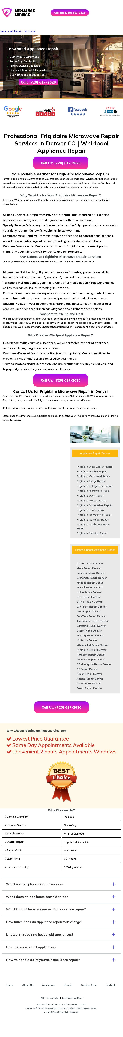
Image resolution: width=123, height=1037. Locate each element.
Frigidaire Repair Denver (91, 649)
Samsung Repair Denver (91, 625)
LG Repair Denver (87, 640)
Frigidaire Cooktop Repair (92, 533)
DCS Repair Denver (88, 597)
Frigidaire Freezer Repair (92, 500)
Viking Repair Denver (89, 601)
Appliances (15, 31)
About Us (27, 984)
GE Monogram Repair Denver (94, 664)
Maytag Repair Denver (90, 635)
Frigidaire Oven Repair (90, 495)
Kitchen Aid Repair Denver (93, 645)
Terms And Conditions (72, 998)
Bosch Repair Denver (89, 688)
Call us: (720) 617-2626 (69, 12)
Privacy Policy (53, 998)
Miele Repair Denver (89, 568)
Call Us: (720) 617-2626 (61, 163)
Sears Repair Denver (89, 630)
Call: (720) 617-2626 (38, 82)
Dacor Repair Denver (89, 673)
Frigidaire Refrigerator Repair (94, 486)
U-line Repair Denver (89, 592)
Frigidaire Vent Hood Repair (93, 476)
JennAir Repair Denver (90, 563)
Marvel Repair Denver (90, 587)
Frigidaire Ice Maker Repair (93, 519)
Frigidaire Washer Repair (92, 471)
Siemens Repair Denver (91, 573)
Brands (68, 984)
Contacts (110, 984)
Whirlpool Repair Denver (91, 606)
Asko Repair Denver (89, 683)
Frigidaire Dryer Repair (90, 510)
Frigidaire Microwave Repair (94, 490)
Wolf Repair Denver (88, 611)
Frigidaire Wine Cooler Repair (94, 466)
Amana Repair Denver (90, 678)
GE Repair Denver (87, 669)
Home (3, 31)
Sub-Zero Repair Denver (91, 616)
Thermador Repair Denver (92, 621)
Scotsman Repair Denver (92, 577)
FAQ (42, 998)
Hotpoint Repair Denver (91, 654)
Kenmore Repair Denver (91, 659)
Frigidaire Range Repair (91, 481)
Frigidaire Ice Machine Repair (94, 514)
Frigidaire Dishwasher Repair (94, 505)
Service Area (89, 984)
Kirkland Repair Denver (91, 582)
